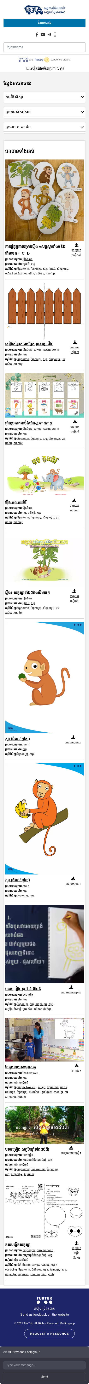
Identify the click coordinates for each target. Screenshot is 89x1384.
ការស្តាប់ (22, 1096)
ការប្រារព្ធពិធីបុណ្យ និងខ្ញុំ (35, 1159)
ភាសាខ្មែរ (50, 273)
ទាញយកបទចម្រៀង (71, 992)
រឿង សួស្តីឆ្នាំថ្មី (21, 1082)
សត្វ (33, 264)
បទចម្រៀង (28, 994)
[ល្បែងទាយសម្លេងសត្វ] (44, 1041)
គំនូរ (50, 1004)
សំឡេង (41, 1087)
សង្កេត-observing (26, 1087)
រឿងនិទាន (27, 259)
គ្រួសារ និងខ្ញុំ (29, 512)
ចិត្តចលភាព (23, 268)
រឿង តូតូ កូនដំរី (15, 502)
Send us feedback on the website (44, 1314)
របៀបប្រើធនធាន (44, 1308)
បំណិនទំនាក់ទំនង (14, 273)
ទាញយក (76, 1070)
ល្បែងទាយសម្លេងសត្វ (20, 1067)
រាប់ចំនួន (40, 273)
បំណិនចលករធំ (38, 1169)
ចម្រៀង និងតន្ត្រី (13, 1009)
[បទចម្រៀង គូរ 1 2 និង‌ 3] (44, 945)
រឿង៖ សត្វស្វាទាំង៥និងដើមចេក (27, 592)
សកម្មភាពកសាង (42, 349)
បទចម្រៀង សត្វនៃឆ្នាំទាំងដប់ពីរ (27, 1149)
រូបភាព (55, 349)
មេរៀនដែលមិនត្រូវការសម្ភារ (47, 68)
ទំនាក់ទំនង (44, 22)
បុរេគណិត (29, 273)
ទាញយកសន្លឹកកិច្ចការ (76, 1253)
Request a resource (49, 1333)
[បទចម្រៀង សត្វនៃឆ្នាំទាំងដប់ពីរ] (44, 1126)
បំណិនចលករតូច (40, 1269)
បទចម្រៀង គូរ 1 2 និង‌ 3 (23, 989)
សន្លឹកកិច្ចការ (29, 1250)
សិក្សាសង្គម (62, 268)
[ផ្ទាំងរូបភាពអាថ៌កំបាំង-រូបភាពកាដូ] (44, 396)
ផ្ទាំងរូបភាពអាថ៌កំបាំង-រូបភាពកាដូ (28, 423)
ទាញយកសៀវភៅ (76, 252)
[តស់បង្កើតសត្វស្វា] (44, 1212)
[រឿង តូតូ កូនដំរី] (44, 475)
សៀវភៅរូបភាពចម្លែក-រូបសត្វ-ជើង (29, 344)
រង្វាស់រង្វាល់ (46, 1092)
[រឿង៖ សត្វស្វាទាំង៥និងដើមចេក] (44, 560)
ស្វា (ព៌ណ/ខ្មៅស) (17, 739)
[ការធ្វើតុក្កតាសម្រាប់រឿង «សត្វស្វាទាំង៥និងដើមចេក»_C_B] (44, 201)
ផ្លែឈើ (26, 264)
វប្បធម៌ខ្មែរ (29, 1174)
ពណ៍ (43, 1274)
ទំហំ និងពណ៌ (24, 1264)
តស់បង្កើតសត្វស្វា (17, 1244)
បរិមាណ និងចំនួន (43, 1009)
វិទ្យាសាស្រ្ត (36, 268)
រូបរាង (51, 1274)
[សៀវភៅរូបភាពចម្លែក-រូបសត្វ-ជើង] (44, 311)
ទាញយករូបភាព (73, 742)
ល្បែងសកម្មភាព (30, 1072)
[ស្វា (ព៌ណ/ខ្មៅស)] (44, 678)
